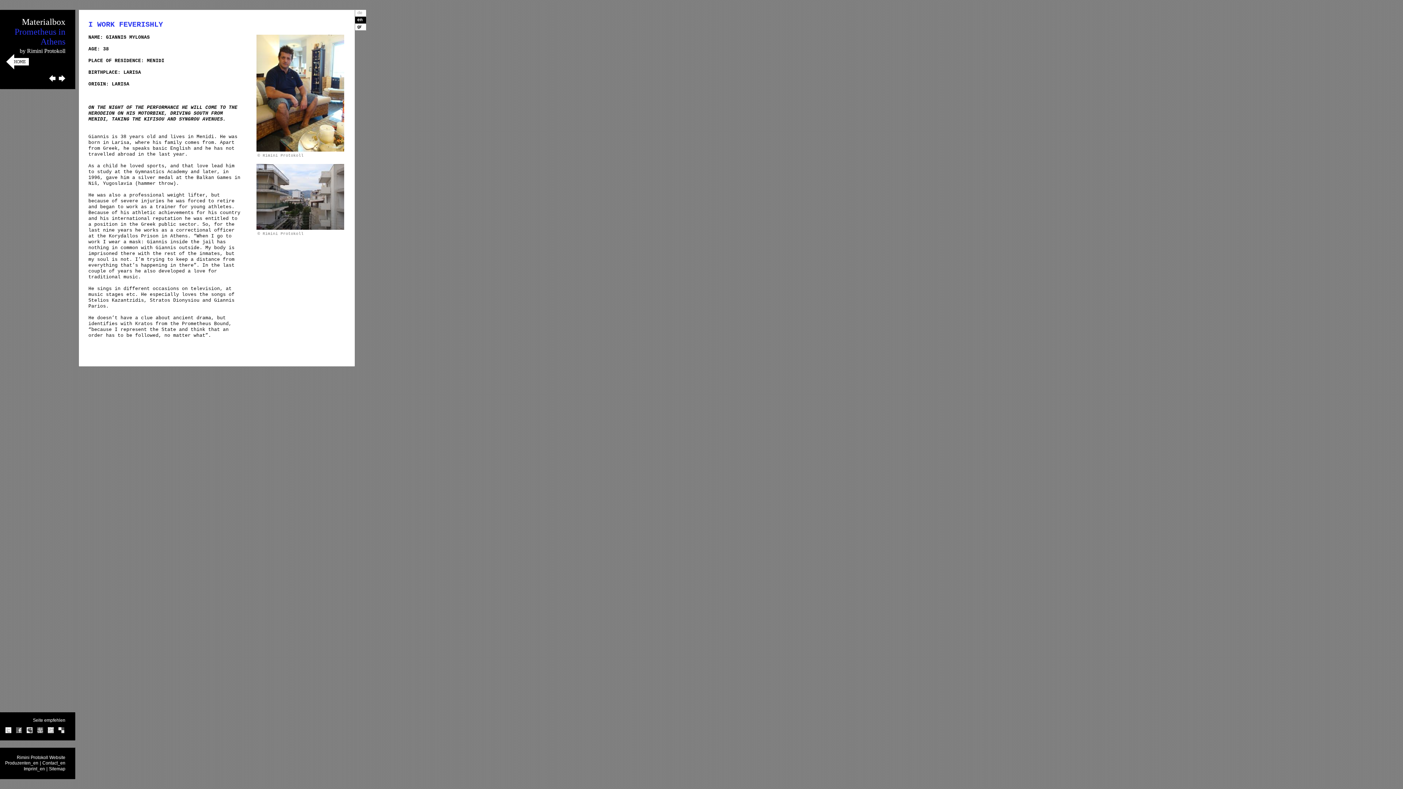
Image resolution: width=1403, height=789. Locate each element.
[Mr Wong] (40, 732)
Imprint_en (34, 768)
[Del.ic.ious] (61, 732)
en (359, 19)
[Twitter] (8, 732)
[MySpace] (30, 732)
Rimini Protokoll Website (41, 757)
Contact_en (53, 763)
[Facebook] (19, 732)
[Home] (17, 68)
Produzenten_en (21, 763)
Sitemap (57, 768)
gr (359, 26)
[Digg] (51, 732)
